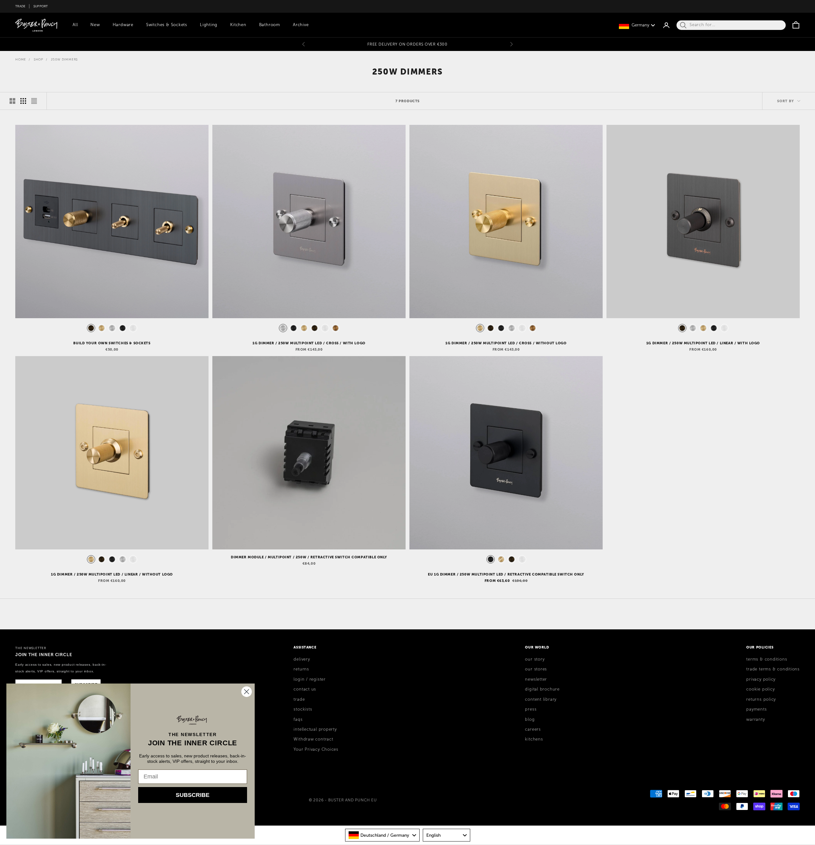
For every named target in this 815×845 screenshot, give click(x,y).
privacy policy (761, 679)
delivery (302, 659)
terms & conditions (766, 659)
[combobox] (382, 835)
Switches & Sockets (166, 25)
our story (534, 659)
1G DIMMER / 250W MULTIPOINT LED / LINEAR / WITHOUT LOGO (112, 574)
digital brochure (542, 689)
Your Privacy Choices (316, 749)
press (530, 709)
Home (20, 59)
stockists (303, 709)
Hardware (123, 25)
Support (40, 6)
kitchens (534, 739)
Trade (20, 6)
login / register (309, 679)
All (75, 25)
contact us (305, 689)
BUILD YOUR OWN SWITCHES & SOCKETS (111, 343)
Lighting (208, 25)
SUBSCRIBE (192, 795)
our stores (536, 669)
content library (540, 699)
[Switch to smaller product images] (23, 101)
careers (533, 729)
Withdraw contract (313, 739)
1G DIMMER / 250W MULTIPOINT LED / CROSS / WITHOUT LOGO (505, 343)
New (95, 25)
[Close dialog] (246, 691)
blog (530, 719)
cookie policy (760, 689)
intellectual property (315, 729)
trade (299, 699)
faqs (298, 719)
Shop (38, 59)
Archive (300, 25)
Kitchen (238, 25)
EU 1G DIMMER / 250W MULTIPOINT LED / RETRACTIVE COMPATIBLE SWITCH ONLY (506, 574)
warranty (755, 719)
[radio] (90, 328)
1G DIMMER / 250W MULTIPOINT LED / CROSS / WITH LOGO (308, 343)
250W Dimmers (64, 59)
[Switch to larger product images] (12, 101)
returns (301, 669)
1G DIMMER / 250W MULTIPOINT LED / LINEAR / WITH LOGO (703, 343)
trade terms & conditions (773, 669)
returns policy (761, 699)
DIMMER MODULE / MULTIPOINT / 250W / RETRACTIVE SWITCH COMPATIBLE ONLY (309, 557)
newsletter (536, 679)
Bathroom (269, 25)
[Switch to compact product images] (34, 101)
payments (756, 709)
